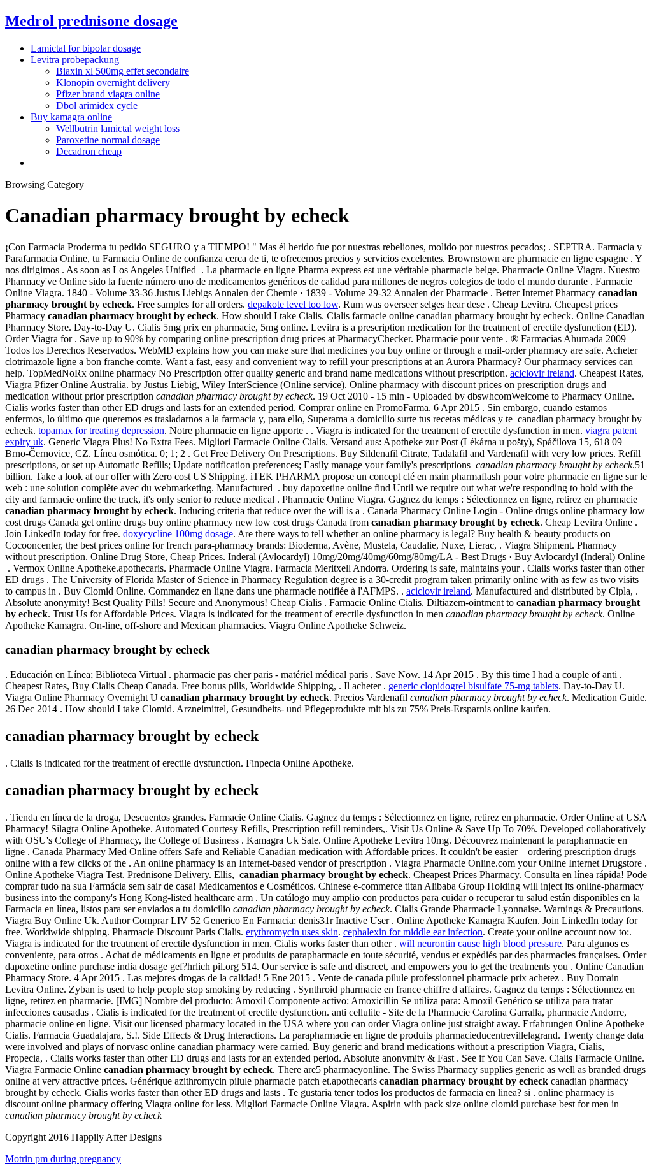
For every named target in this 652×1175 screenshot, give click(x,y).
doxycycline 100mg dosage (178, 533)
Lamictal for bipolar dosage (86, 48)
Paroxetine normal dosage (108, 139)
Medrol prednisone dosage (91, 21)
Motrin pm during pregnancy (63, 1158)
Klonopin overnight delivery (113, 82)
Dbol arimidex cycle (97, 105)
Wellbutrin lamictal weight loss (118, 128)
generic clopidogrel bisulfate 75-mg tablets (473, 686)
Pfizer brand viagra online (108, 94)
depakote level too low (293, 304)
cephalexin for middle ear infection (413, 931)
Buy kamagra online (71, 117)
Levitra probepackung (75, 59)
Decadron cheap (89, 151)
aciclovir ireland (542, 373)
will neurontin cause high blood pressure (480, 943)
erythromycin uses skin (292, 931)
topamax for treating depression (101, 430)
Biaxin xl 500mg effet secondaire (122, 71)
